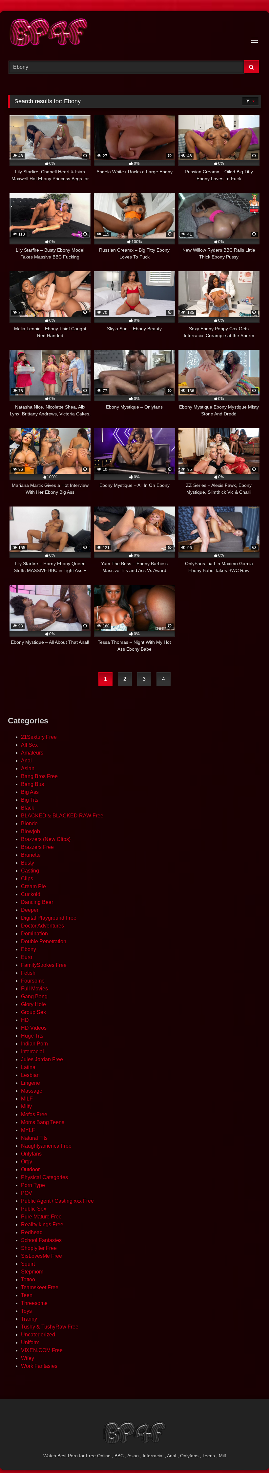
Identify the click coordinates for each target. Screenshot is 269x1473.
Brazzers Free (37, 847)
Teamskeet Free (39, 1287)
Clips (27, 878)
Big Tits (29, 800)
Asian (27, 768)
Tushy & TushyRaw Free (49, 1327)
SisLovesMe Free (41, 1256)
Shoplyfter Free (39, 1248)
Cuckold (30, 894)
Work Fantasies (39, 1366)
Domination (34, 933)
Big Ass (30, 792)
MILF (27, 1098)
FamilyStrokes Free (44, 965)
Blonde (29, 823)
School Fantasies (41, 1240)
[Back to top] (248, 1453)
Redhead (32, 1232)
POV (26, 1193)
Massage (31, 1091)
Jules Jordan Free (42, 1059)
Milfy (26, 1106)
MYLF (28, 1130)
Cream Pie (33, 886)
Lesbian (30, 1075)
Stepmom (32, 1271)
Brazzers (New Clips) (46, 839)
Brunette (31, 855)
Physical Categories (44, 1177)
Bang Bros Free (39, 776)
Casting (30, 870)
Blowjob (30, 831)
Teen (26, 1295)
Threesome (34, 1303)
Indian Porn (34, 1043)
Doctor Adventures (42, 925)
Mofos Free (34, 1114)
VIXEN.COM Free (42, 1350)
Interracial (32, 1051)
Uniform (30, 1342)
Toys (26, 1311)
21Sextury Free (39, 737)
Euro (26, 957)
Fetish (28, 973)
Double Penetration (43, 941)
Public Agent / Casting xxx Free (57, 1201)
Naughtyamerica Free (46, 1146)
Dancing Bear (37, 902)
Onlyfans (31, 1154)
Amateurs (32, 753)
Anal (26, 760)
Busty (27, 863)
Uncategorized (38, 1334)
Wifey (27, 1358)
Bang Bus (32, 784)
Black (27, 808)
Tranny (29, 1319)
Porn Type (33, 1185)
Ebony (28, 949)
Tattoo (28, 1279)
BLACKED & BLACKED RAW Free (62, 815)
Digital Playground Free (48, 918)
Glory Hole (33, 1004)
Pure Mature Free (41, 1216)
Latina (28, 1067)
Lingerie (30, 1083)
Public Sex (33, 1209)
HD (25, 1020)
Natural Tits (34, 1138)
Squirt (28, 1264)
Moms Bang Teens (42, 1122)
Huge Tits (32, 1036)
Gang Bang (34, 996)
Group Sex (33, 1012)
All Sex (29, 745)
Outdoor (30, 1169)
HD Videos (34, 1028)
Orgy (26, 1161)
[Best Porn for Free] (134, 33)
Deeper (29, 910)
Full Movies (34, 988)
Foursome (33, 981)
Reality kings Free (42, 1224)
